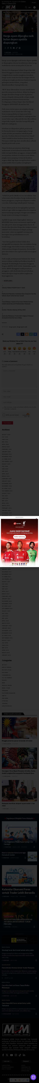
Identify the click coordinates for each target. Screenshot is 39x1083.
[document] (19, 541)
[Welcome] (33, 1077)
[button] (36, 518)
